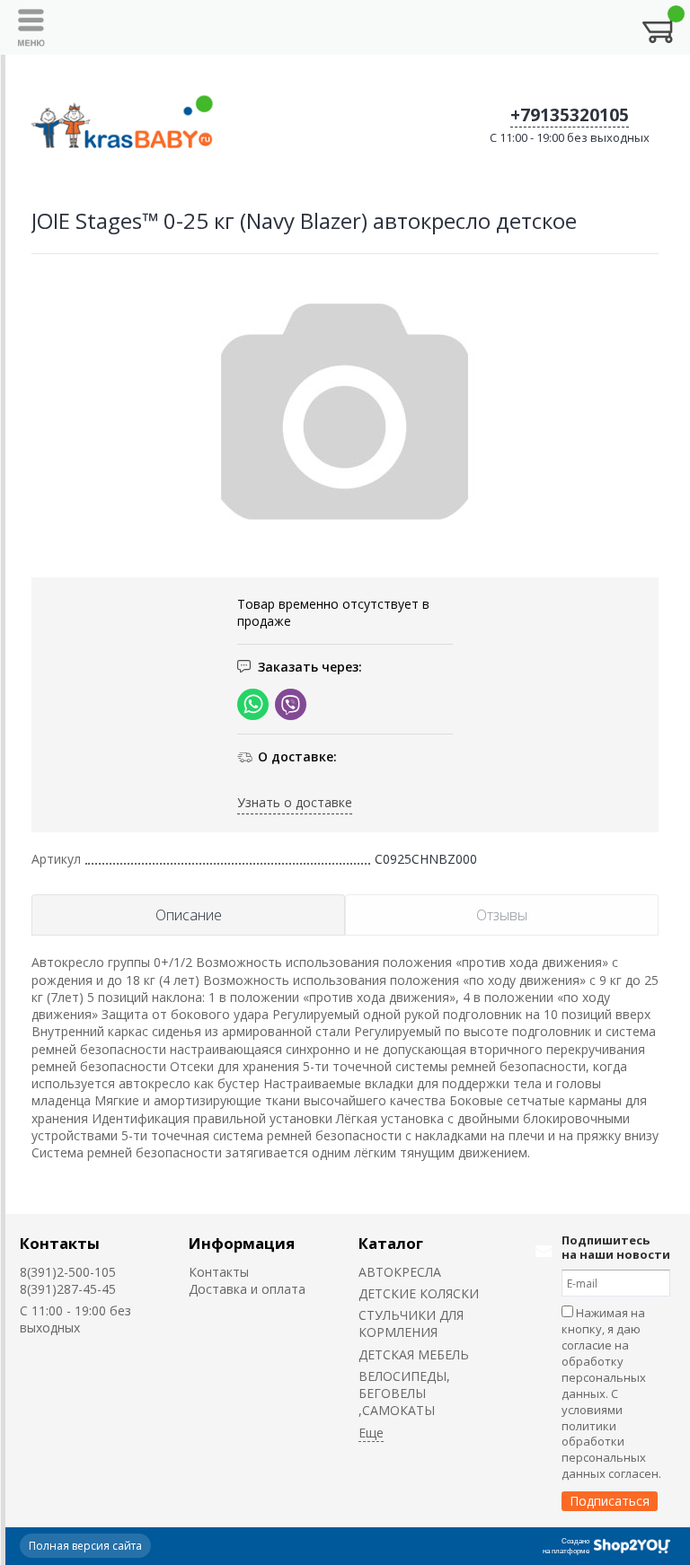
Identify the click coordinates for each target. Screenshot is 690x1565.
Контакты (60, 1243)
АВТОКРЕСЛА (399, 1271)
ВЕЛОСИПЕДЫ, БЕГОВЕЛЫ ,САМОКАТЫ (404, 1393)
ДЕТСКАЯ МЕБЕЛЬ (413, 1354)
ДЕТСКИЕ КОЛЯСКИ (418, 1293)
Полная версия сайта (85, 1545)
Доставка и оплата (247, 1288)
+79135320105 (569, 115)
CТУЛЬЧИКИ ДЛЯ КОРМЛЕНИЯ (411, 1323)
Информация (242, 1243)
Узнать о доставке (294, 802)
